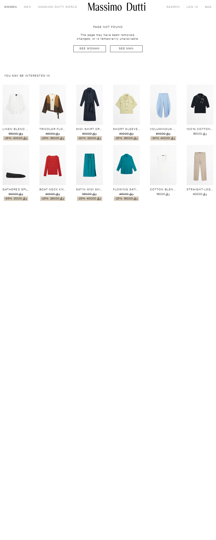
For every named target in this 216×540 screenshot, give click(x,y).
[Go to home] (116, 6)
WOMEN (10, 7)
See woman (90, 48)
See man (126, 48)
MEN (27, 7)
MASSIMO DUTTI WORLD (57, 7)
